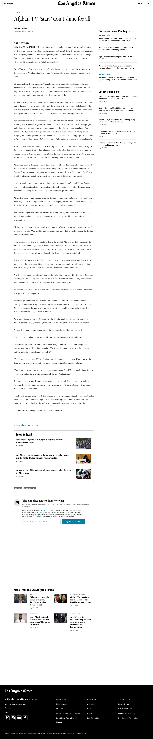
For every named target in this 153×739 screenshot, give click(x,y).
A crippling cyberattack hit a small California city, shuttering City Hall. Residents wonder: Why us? (118, 80)
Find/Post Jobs (62, 704)
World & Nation (29, 488)
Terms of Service (49, 510)
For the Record (124, 704)
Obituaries (91, 704)
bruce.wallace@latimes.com (26, 424)
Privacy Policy (37, 516)
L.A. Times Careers (126, 709)
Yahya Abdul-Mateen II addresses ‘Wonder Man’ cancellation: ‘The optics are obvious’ (39, 621)
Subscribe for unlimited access (15, 704)
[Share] (16, 38)
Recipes (90, 709)
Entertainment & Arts (77, 594)
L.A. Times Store (94, 718)
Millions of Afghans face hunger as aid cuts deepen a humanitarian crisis (39, 441)
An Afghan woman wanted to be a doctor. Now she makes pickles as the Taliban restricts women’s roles (42, 456)
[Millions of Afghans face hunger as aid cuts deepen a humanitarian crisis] (83, 443)
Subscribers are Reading (113, 31)
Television (18, 12)
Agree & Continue (73, 522)
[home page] (76, 3)
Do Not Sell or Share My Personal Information (74, 733)
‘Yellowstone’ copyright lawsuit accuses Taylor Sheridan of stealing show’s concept (39, 601)
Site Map (8, 708)
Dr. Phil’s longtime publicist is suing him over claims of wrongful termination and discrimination (80, 622)
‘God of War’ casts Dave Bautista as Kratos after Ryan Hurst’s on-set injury (80, 600)
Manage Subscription (126, 713)
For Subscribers (104, 35)
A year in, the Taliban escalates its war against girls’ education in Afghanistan (43, 472)
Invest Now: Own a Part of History (66, 720)
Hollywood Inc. (75, 614)
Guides (90, 713)
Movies (32, 594)
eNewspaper (61, 699)
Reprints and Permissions (128, 718)
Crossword (91, 699)
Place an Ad (61, 709)
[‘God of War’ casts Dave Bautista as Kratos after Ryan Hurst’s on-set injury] (60, 598)
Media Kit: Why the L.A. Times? (68, 713)
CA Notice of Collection (53, 733)
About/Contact (124, 699)
